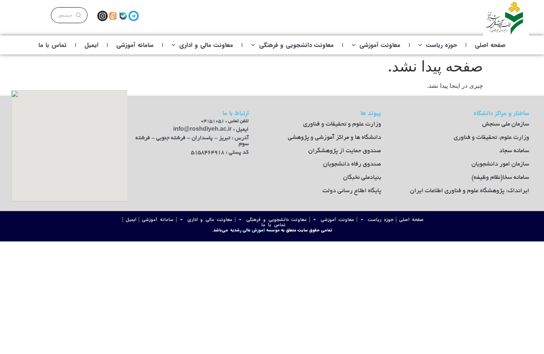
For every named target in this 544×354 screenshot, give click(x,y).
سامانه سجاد (514, 151)
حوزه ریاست (441, 45)
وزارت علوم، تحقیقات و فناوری (491, 137)
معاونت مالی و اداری (206, 45)
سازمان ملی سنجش (505, 124)
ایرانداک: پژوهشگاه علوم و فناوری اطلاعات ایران (469, 191)
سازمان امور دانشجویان (500, 164)
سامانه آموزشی (135, 45)
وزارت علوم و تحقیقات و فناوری (342, 124)
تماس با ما (52, 45)
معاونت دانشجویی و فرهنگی (296, 45)
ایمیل (91, 45)
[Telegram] (133, 16)
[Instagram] (102, 16)
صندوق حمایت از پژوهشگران (344, 151)
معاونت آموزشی (379, 45)
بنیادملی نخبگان (362, 177)
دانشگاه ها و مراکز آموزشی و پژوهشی (334, 137)
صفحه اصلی (490, 45)
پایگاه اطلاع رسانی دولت (351, 191)
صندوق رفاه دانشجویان (352, 164)
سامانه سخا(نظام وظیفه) (500, 177)
